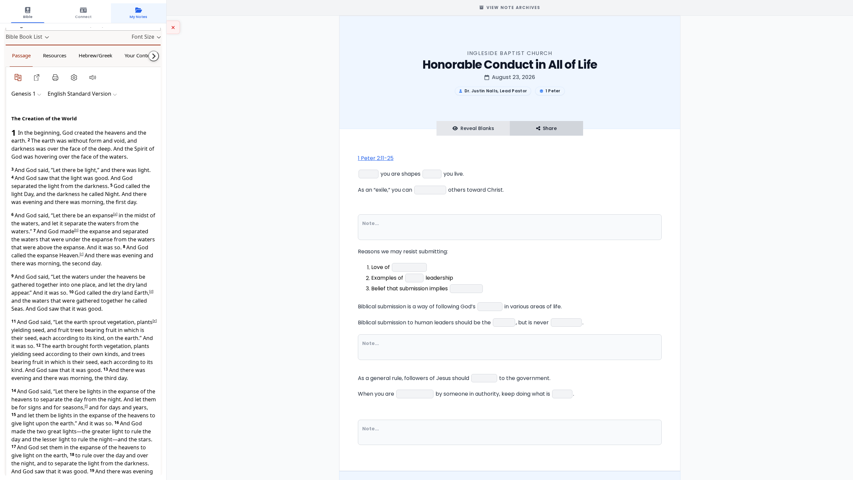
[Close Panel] (173, 27)
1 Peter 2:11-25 (376, 158)
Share (550, 128)
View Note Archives (513, 7)
